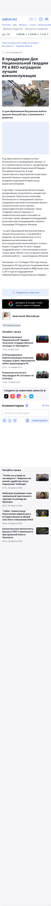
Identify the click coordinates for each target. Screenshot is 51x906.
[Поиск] (40, 19)
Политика (6, 25)
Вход (47, 405)
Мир (15, 25)
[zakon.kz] (9, 19)
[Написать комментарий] (25, 413)
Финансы (23, 25)
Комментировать (39, 420)
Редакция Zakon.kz (24, 46)
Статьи (32, 25)
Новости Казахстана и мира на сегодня (20, 43)
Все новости (7, 46)
